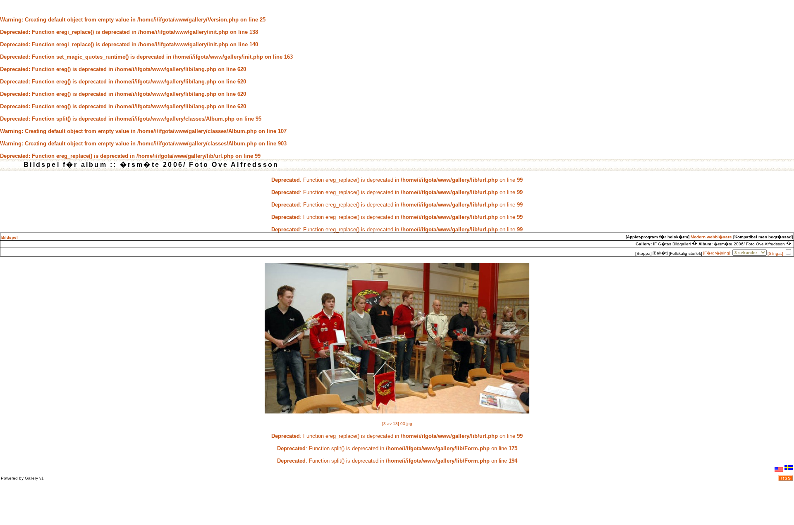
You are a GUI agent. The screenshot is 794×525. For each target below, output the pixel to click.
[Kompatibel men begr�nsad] (763, 237)
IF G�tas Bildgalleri (672, 244)
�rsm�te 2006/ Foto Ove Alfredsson (750, 244)
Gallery (31, 478)
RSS (786, 478)
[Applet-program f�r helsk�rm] (657, 237)
